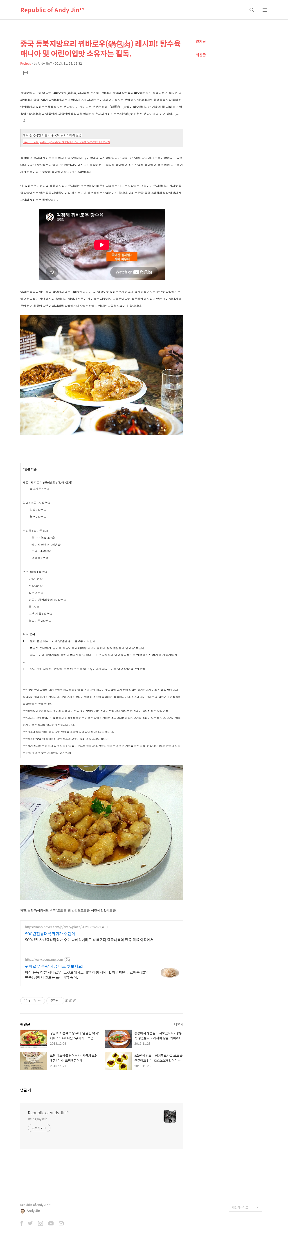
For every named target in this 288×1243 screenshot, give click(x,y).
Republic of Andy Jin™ (52, 9)
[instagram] (40, 1224)
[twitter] (30, 1224)
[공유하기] (34, 1000)
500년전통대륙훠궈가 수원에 (50, 933)
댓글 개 (25, 1090)
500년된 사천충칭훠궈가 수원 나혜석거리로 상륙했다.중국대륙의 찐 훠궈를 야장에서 (89, 939)
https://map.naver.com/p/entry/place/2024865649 (62, 927)
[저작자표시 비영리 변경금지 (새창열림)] (70, 1001)
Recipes (25, 63)
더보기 (178, 1024)
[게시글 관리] (40, 1000)
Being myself (37, 1118)
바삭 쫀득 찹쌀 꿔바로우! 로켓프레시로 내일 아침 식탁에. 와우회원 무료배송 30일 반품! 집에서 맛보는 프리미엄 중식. (86, 975)
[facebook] (21, 1224)
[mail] (61, 1224)
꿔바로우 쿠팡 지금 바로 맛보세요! (54, 966)
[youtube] (51, 1224)
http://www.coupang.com (44, 959)
